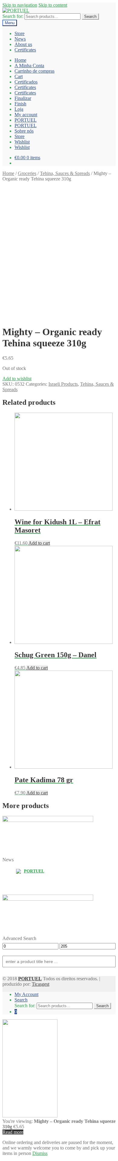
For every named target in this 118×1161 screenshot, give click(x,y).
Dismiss (40, 1153)
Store (20, 33)
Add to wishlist (16, 378)
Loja (19, 109)
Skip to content (52, 5)
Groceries (27, 173)
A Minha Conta (29, 65)
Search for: (12, 16)
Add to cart (39, 543)
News (20, 38)
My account (26, 114)
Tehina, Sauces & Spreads (65, 173)
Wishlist (22, 141)
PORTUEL (26, 120)
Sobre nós (24, 131)
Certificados (26, 81)
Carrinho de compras (34, 71)
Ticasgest (40, 984)
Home (20, 60)
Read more (12, 1132)
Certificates (25, 49)
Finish (20, 103)
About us (23, 44)
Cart (19, 76)
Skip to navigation (19, 5)
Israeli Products (63, 384)
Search (90, 16)
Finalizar (23, 98)
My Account (26, 994)
